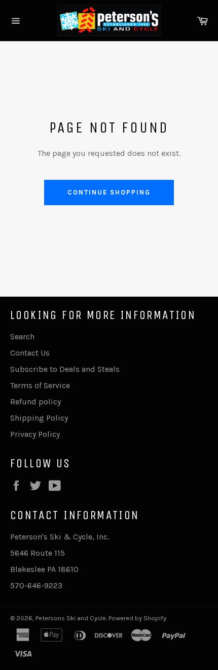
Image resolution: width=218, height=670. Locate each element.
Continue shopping (108, 192)
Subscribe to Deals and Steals (65, 369)
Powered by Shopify (137, 618)
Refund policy (35, 401)
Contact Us (30, 353)
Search (22, 336)
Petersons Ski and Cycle (70, 618)
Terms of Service (40, 385)
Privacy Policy (35, 434)
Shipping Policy (39, 418)
